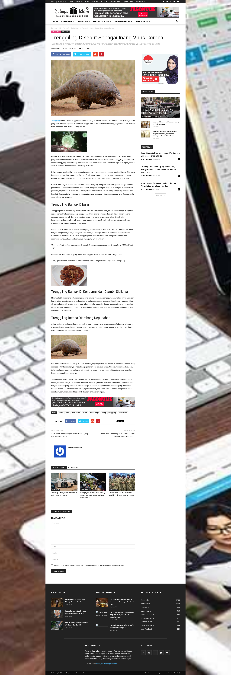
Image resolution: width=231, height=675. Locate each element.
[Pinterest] (171, 1)
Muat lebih (159, 195)
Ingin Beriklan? (170, 673)
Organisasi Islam (128, 2)
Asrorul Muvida (61, 49)
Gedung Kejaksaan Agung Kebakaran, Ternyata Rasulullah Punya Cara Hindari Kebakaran (158, 169)
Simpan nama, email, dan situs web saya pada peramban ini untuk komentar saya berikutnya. (89, 565)
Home (87, 2)
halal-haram (76, 413)
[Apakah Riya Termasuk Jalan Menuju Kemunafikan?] (57, 602)
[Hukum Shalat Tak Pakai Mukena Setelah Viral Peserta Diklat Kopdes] (122, 482)
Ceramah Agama (147, 625)
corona (61, 413)
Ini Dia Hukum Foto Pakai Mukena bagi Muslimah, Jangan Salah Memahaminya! (122, 614)
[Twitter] (174, 1)
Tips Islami (103, 2)
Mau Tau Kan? (56, 31)
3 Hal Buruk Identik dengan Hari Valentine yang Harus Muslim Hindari (69, 435)
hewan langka (94, 413)
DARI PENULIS (73, 468)
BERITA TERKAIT (59, 468)
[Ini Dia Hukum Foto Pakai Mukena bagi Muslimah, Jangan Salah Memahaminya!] (102, 615)
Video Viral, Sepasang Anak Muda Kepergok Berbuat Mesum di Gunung (118, 435)
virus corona (123, 413)
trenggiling (112, 413)
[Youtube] (178, 1)
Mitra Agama (158, 673)
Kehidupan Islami (115, 2)
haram (85, 413)
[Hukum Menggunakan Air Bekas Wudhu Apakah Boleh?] (57, 625)
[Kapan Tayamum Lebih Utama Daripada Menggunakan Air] (57, 614)
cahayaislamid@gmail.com (106, 664)
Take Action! (139, 2)
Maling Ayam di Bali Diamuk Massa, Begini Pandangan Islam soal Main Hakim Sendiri (92, 495)
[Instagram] (167, 1)
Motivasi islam (146, 622)
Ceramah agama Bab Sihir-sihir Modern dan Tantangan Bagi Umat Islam (122, 602)
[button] (177, 21)
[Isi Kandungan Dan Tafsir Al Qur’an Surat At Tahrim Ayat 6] (102, 627)
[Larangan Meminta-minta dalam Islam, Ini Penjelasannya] (145, 124)
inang (104, 413)
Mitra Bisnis (148, 673)
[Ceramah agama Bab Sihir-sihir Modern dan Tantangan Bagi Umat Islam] (102, 602)
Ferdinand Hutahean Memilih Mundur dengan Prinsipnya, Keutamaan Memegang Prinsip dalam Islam (165, 134)
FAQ (178, 673)
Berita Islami (65, 31)
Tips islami (145, 607)
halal (67, 413)
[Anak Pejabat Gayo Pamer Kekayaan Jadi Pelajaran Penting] (64, 482)
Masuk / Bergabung (76, 2)
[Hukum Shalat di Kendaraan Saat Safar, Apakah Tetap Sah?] (160, 108)
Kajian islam (145, 604)
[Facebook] (163, 1)
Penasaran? (94, 2)
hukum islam (146, 611)
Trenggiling (55, 120)
